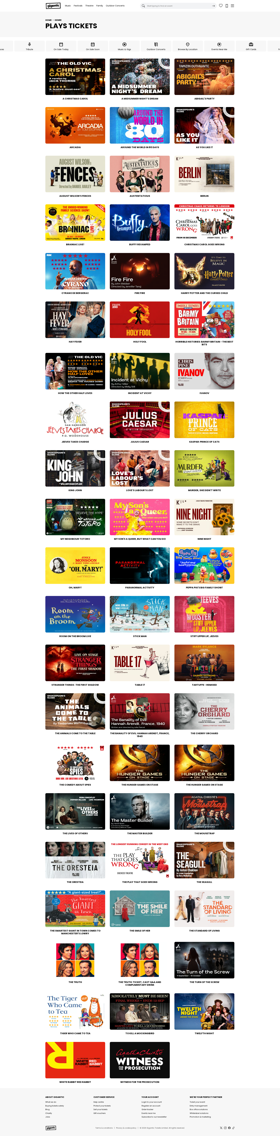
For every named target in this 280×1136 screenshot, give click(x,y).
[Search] (213, 5)
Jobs (47, 1117)
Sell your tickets (100, 1109)
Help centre (98, 1102)
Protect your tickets (102, 1106)
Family (99, 5)
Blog (47, 1109)
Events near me (149, 1113)
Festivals (78, 5)
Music (68, 5)
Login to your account (152, 1102)
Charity (48, 1113)
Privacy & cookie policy (126, 1128)
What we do (50, 1102)
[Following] (221, 5)
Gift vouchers (99, 1113)
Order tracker (147, 1109)
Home (48, 20)
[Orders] (226, 6)
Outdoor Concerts (115, 5)
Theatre (89, 5)
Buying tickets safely (54, 1106)
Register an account (151, 1106)
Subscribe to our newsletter (154, 1117)
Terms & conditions (104, 1128)
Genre (58, 20)
